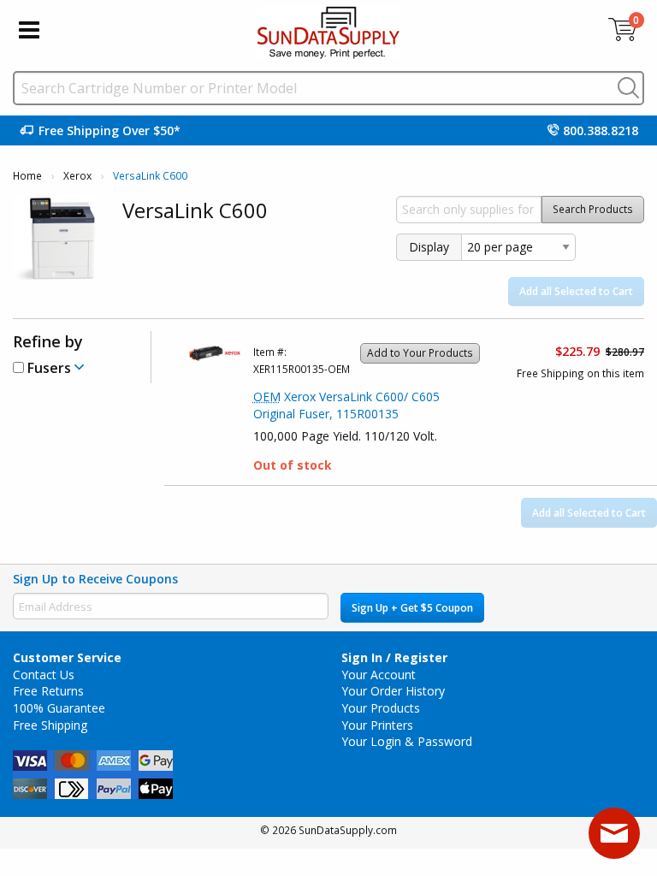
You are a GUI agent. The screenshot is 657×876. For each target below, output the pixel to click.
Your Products (380, 708)
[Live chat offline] (614, 833)
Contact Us (43, 674)
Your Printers (377, 725)
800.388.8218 (600, 130)
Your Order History (393, 691)
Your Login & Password (406, 741)
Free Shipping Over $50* (109, 130)
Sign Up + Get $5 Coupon (412, 608)
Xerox (77, 176)
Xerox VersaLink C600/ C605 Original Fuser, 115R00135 (346, 405)
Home (27, 176)
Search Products (593, 209)
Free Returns (48, 691)
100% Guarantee (59, 708)
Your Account (378, 674)
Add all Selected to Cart (576, 291)
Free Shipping (50, 725)
